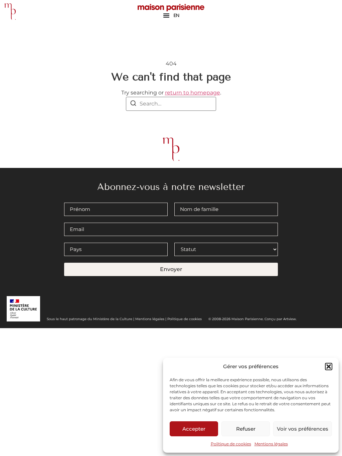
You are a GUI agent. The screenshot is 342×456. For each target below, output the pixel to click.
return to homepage (192, 92)
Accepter (193, 429)
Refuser (245, 429)
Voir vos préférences (302, 429)
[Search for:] (171, 104)
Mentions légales (271, 443)
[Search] (133, 104)
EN (176, 15)
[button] (328, 366)
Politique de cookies (231, 443)
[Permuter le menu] (166, 15)
